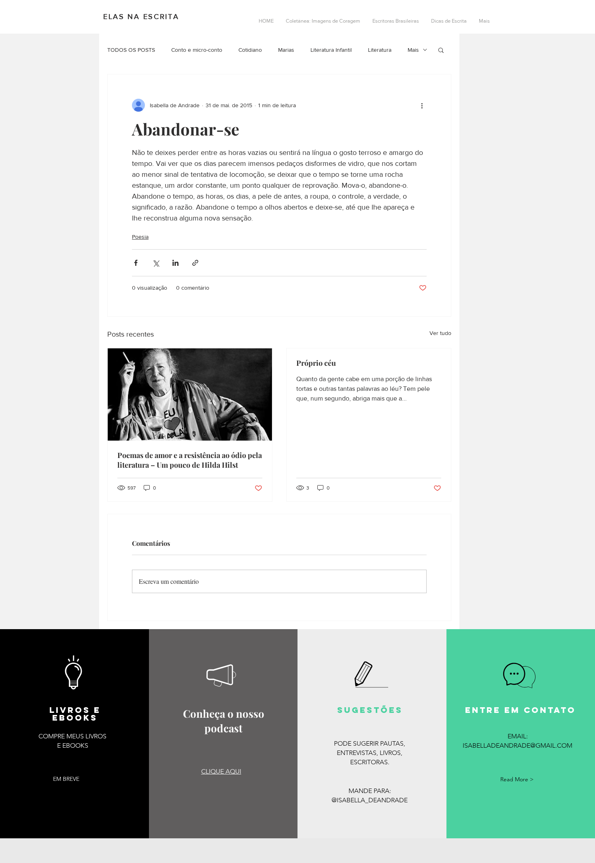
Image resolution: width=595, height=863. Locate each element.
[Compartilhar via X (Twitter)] (155, 263)
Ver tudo (440, 333)
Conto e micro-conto (196, 50)
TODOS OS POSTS (131, 50)
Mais (413, 50)
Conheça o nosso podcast (223, 720)
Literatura (379, 50)
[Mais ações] (422, 105)
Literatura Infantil (331, 50)
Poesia (140, 236)
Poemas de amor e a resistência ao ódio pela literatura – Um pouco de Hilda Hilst (189, 460)
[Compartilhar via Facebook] (136, 263)
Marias (286, 50)
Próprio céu (316, 363)
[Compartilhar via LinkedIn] (175, 263)
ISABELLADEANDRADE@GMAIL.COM (517, 745)
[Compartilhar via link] (195, 263)
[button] (441, 50)
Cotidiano (250, 50)
